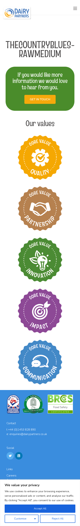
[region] (40, 502)
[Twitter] (10, 456)
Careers (11, 475)
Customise (20, 518)
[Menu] (75, 8)
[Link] (17, 13)
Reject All (57, 518)
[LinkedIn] (19, 456)
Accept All (40, 508)
